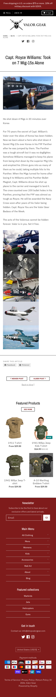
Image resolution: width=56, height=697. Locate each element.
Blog (13, 36)
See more (28, 409)
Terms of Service (12, 680)
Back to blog (27, 384)
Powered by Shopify (28, 686)
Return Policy (42, 680)
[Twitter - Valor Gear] (23, 41)
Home (5, 36)
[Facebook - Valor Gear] (28, 41)
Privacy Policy (28, 680)
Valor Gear (31, 683)
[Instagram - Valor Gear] (33, 41)
